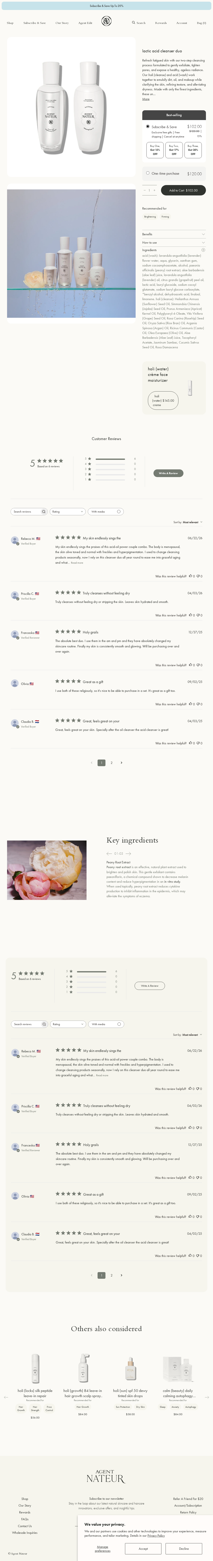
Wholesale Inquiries (24, 1532)
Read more (77, 563)
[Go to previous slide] (109, 854)
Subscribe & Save (35, 23)
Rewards (161, 23)
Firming (165, 216)
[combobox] (68, 511)
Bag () (201, 23)
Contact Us (25, 1526)
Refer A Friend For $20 (188, 1499)
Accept (143, 1548)
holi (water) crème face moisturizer (158, 374)
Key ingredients (132, 841)
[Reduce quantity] (144, 190)
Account (181, 23)
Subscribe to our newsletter (106, 1498)
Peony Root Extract (118, 862)
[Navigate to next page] (121, 763)
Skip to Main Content (20, 16)
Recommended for (154, 208)
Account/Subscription (188, 1505)
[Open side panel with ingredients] (203, 250)
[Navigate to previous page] (91, 763)
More (146, 99)
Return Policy (188, 1512)
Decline (184, 1548)
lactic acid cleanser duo (162, 51)
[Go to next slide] (128, 854)
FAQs (24, 1519)
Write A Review (168, 473)
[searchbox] (25, 511)
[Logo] (106, 21)
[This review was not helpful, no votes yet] (198, 576)
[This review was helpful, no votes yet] (190, 576)
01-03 (118, 854)
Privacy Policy (156, 1535)
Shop (10, 23)
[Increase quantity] (154, 190)
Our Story (62, 23)
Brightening (150, 216)
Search (141, 23)
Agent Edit (85, 23)
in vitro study (172, 881)
